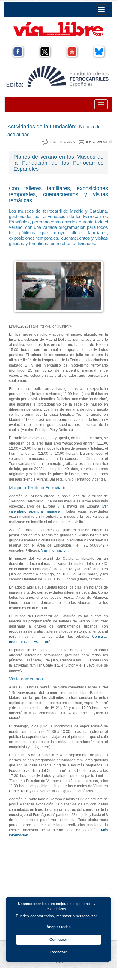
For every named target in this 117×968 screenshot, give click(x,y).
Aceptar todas (58, 927)
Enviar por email (99, 141)
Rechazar (58, 952)
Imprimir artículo (63, 141)
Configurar (59, 939)
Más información (54, 550)
